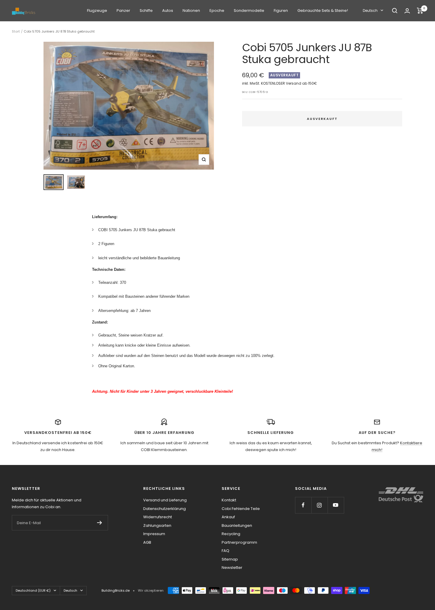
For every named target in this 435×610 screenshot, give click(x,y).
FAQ (225, 550)
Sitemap (230, 559)
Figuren (281, 10)
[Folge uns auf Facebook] (303, 505)
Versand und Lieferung (165, 500)
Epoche (217, 10)
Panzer (123, 10)
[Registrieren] (99, 523)
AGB (147, 542)
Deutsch (370, 10)
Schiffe (146, 10)
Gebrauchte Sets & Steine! (322, 10)
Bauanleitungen (237, 525)
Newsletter (232, 567)
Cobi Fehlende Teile (241, 508)
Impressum (154, 534)
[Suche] (394, 10)
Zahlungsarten (157, 525)
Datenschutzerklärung (164, 508)
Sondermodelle (249, 10)
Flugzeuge (97, 10)
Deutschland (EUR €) (33, 590)
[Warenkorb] (420, 11)
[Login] (407, 10)
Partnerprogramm (239, 542)
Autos (167, 10)
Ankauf (228, 517)
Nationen (191, 10)
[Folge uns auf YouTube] (336, 505)
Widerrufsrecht (157, 517)
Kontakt (229, 500)
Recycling (231, 534)
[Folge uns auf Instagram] (319, 505)
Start (16, 31)
